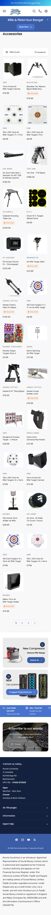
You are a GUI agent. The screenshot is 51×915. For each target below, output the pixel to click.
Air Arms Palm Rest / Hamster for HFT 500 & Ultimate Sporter (12, 175)
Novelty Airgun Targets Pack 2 (9, 352)
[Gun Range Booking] (40, 11)
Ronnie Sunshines (20, 848)
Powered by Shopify (36, 848)
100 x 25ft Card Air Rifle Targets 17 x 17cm (13, 133)
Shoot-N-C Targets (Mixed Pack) (35, 217)
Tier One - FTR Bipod (36, 173)
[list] (25, 711)
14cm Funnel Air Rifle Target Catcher (35, 479)
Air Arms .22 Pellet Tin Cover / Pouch (35, 519)
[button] (4, 11)
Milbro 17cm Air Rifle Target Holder (11, 600)
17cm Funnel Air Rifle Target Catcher (11, 87)
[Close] (48, 19)
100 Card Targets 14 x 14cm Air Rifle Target (12, 560)
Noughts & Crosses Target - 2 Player (11, 438)
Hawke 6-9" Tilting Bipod (13, 391)
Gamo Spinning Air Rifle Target (33, 352)
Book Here (24, 27)
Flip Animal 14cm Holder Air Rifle (10, 519)
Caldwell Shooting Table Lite (10, 217)
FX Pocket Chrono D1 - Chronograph (11, 263)
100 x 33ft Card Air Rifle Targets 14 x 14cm (37, 560)
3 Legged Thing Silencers (20, 692)
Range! (25, 20)
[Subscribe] (40, 744)
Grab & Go (34, 660)
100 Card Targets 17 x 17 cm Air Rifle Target (36, 306)
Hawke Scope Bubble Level (33, 392)
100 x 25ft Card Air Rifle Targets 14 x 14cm (13, 479)
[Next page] (35, 623)
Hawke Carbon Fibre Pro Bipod (9, 306)
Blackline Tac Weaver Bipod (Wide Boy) (36, 87)
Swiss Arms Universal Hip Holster (36, 438)
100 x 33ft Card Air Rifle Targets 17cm (35, 133)
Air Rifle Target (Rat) (35, 262)
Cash (33, 3)
